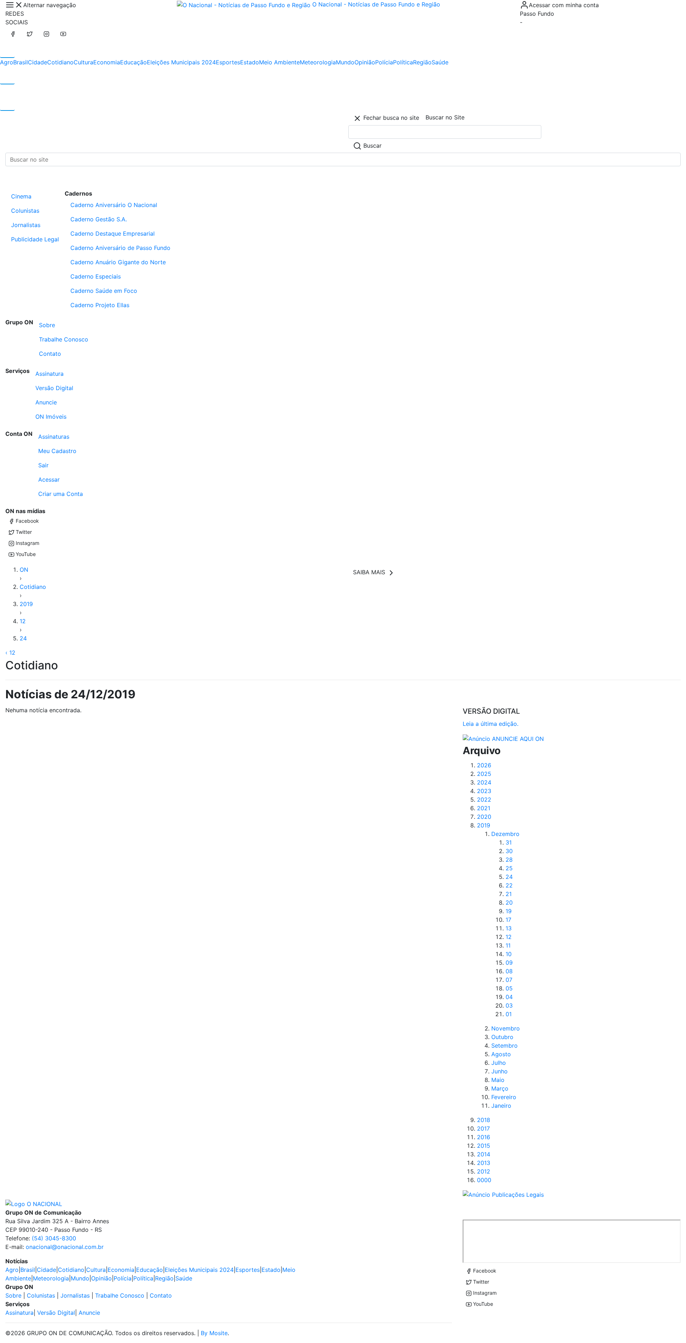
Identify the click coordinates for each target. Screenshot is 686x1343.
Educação (133, 62)
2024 (484, 782)
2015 (483, 1145)
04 (509, 996)
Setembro (504, 1045)
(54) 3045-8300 (54, 1238)
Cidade (37, 62)
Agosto (501, 1054)
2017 (483, 1128)
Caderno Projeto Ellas (99, 305)
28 (509, 859)
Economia (106, 62)
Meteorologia (318, 62)
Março (499, 1088)
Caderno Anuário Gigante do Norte (118, 262)
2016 (483, 1137)
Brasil (20, 62)
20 (509, 902)
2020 (484, 816)
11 (508, 945)
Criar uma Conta (60, 493)
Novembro (505, 1028)
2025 (484, 773)
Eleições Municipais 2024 (181, 62)
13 (509, 928)
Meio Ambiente (279, 62)
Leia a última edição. (490, 723)
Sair (43, 465)
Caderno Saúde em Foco (103, 290)
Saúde (440, 62)
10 (509, 954)
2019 (26, 603)
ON (24, 569)
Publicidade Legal (35, 239)
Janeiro (501, 1105)
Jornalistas (25, 224)
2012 (483, 1171)
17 (508, 919)
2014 (483, 1154)
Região (422, 62)
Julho (498, 1062)
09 (509, 962)
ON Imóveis (50, 416)
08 (509, 971)
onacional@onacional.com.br (65, 1246)
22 (509, 885)
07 (509, 979)
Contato (50, 353)
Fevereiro (503, 1097)
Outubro (502, 1037)
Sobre (47, 325)
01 (509, 1014)
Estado (249, 62)
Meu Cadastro (57, 450)
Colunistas (25, 210)
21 (509, 893)
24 (23, 638)
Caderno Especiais (95, 276)
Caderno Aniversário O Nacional (113, 204)
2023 (484, 791)
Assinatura (49, 373)
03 (509, 1005)
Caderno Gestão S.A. (98, 219)
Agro (6, 62)
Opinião (364, 62)
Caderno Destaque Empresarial (112, 233)
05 (509, 988)
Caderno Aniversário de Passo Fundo (120, 247)
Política (403, 62)
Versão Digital (54, 388)
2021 (483, 808)
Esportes (228, 62)
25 (509, 868)
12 (23, 621)
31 (509, 842)
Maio (497, 1079)
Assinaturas (53, 436)
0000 (484, 1180)
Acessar (49, 479)
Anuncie (46, 402)
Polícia (384, 62)
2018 (483, 1119)
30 (509, 851)
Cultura (83, 62)
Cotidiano (60, 62)
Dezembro (505, 833)
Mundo (345, 62)
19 (509, 911)
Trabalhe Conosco (63, 339)
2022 (484, 799)
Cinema (21, 196)
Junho (499, 1071)
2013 (483, 1162)
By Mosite (214, 1333)
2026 (484, 765)
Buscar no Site (445, 117)
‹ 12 (10, 652)
